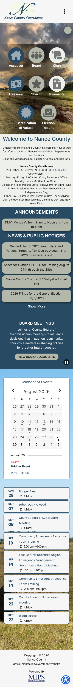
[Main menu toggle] (65, 12)
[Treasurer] (16, 88)
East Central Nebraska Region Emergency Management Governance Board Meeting (40, 560)
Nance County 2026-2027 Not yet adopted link (36, 281)
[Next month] (60, 391)
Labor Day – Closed (32, 505)
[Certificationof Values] (26, 119)
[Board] (36, 59)
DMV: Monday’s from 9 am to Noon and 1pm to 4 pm (36, 225)
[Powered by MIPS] (36, 677)
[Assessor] (16, 59)
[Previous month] (13, 391)
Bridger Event (20, 466)
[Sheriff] (36, 88)
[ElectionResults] (49, 119)
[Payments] (57, 88)
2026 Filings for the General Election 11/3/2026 (36, 296)
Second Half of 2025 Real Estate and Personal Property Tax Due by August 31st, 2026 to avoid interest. (36, 250)
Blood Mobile (28, 616)
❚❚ (66, 362)
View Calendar (20, 473)
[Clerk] (57, 59)
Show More (36, 306)
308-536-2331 (58, 169)
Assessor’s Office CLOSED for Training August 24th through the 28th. (36, 267)
